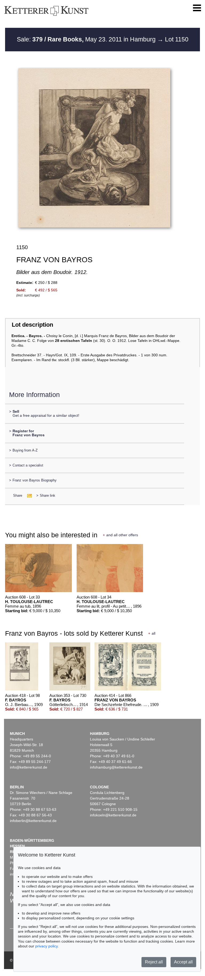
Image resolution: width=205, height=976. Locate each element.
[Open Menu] (197, 8)
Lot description (32, 324)
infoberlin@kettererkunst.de (33, 821)
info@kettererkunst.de (28, 767)
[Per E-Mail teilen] (28, 495)
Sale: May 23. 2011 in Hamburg (87, 39)
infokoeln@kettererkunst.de (113, 815)
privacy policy (46, 946)
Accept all (183, 962)
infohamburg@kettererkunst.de (116, 767)
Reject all (154, 962)
